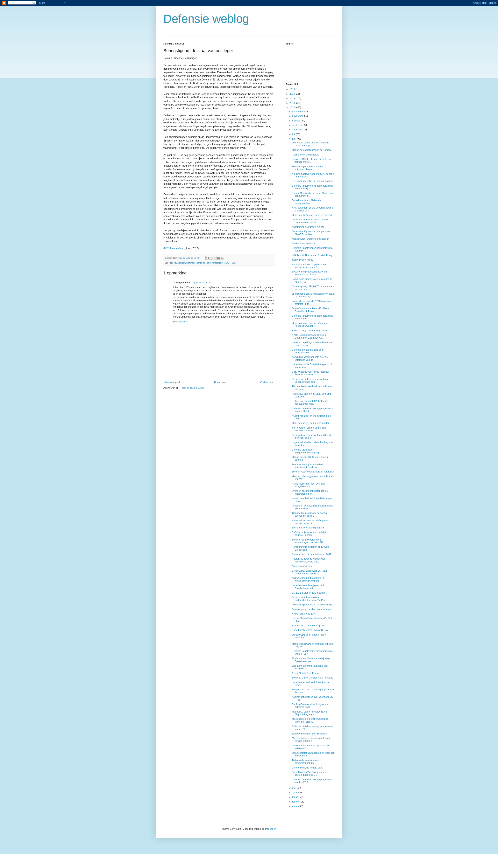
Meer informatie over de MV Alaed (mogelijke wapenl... (310, 324)
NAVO (227, 263)
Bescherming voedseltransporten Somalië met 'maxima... (309, 273)
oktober (296, 120)
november (297, 116)
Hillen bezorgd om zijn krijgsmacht (310, 330)
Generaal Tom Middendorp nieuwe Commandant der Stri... (310, 221)
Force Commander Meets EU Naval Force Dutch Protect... (310, 310)
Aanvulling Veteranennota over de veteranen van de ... (310, 358)
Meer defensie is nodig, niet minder (310, 423)
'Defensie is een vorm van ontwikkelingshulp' (305, 761)
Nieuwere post (172, 382)
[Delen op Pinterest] (222, 258)
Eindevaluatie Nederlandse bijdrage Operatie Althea (311, 660)
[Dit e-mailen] (207, 258)
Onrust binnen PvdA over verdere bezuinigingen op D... (309, 773)
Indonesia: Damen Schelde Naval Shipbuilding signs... (309, 713)
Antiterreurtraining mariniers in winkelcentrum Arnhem (308, 579)
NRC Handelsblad (174, 248)
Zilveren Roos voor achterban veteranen (313, 471)
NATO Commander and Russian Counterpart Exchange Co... (309, 336)
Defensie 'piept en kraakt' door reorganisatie (308, 351)
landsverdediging (215, 263)
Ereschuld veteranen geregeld (308, 527)
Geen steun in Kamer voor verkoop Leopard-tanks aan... (310, 380)
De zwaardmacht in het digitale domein (312, 181)
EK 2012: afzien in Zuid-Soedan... (309, 592)
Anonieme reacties (302, 566)
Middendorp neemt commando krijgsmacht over (308, 168)
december (297, 111)
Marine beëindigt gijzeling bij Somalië (312, 150)
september (298, 125)
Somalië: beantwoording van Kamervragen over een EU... (308, 541)
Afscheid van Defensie (304, 243)
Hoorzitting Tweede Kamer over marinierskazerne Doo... (308, 560)
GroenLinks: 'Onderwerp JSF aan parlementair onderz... (309, 572)
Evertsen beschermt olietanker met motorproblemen (310, 492)
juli (294, 134)
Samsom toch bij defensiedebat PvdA (311, 554)
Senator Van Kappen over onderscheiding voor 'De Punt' (309, 598)
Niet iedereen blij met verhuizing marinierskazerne (309, 429)
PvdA (233, 263)
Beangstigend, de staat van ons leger (311, 609)
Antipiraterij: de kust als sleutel (308, 227)
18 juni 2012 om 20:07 (203, 282)
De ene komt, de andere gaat (307, 767)
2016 (292, 89)
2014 (292, 98)
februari (296, 801)
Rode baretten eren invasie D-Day (310, 630)
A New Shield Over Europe (306, 673)
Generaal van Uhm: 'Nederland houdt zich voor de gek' (311, 436)
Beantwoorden (180, 321)
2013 (292, 103)
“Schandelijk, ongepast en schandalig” (312, 604)
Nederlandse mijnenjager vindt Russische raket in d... (308, 586)
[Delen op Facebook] (218, 258)
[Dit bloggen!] (211, 258)
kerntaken (200, 263)
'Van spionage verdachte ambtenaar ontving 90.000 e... (311, 739)
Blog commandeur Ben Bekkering (309, 733)
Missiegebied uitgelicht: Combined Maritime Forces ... (310, 720)
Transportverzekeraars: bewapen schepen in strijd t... (309, 514)
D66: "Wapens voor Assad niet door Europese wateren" (310, 373)
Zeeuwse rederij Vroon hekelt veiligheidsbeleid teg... (307, 466)
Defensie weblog (206, 18)
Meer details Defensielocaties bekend (312, 215)
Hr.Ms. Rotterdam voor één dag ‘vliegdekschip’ (308, 485)
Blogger (271, 829)
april (294, 792)
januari (296, 806)
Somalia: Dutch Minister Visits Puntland (312, 677)
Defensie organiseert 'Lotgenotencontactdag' (305, 451)
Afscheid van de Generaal (305, 154)
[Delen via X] (215, 258)
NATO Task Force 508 (303, 613)
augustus (297, 129)
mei (294, 788)
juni (294, 138)
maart (295, 797)
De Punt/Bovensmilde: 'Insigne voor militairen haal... (310, 705)
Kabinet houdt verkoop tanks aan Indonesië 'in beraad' (309, 266)
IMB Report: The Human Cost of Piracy (312, 255)
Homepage (220, 382)
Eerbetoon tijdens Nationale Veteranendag (306, 201)
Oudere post (266, 382)
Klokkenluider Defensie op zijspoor (310, 239)
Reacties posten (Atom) (192, 388)
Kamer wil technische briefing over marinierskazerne (310, 522)
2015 (292, 94)
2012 (292, 107)
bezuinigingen (178, 263)
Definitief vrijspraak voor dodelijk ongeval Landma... (309, 533)
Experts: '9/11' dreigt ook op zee (308, 625)
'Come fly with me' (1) (303, 259)
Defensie (190, 263)
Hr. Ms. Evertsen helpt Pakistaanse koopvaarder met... (310, 402)
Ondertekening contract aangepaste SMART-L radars (311, 233)
